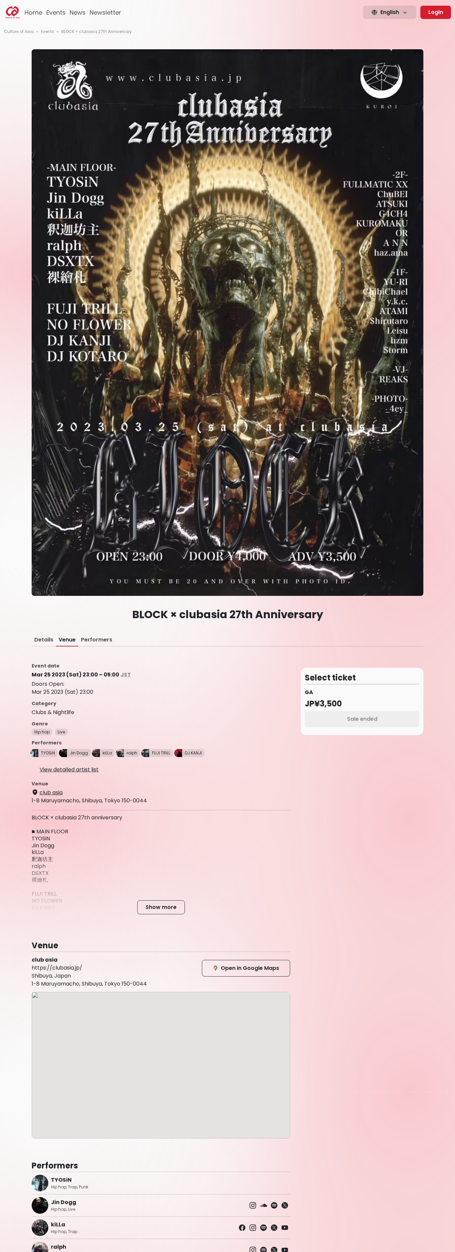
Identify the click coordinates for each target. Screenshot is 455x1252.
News (78, 12)
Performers (96, 639)
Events (56, 12)
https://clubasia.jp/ (57, 968)
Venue (67, 639)
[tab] (44, 639)
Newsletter (105, 12)
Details (43, 639)
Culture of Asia (19, 31)
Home (33, 12)
